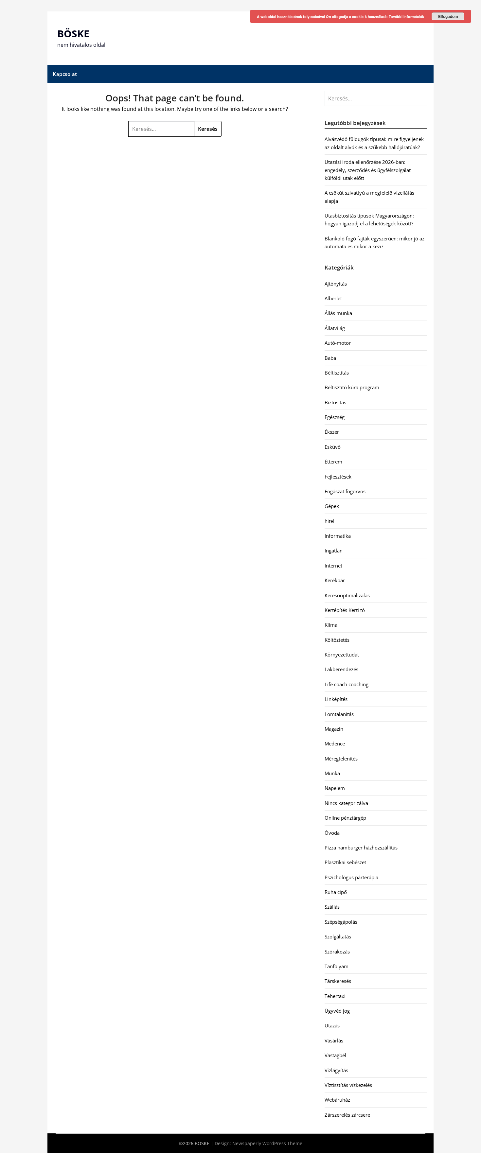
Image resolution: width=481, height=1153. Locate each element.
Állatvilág (335, 328)
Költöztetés (337, 640)
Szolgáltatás (338, 936)
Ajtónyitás (336, 283)
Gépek (332, 506)
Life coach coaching (346, 684)
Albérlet (333, 298)
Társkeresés (338, 981)
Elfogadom (448, 16)
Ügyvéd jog (337, 1010)
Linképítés (336, 699)
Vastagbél (335, 1055)
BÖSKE (73, 33)
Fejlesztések (338, 476)
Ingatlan (334, 550)
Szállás (332, 906)
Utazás (332, 1025)
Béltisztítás (337, 372)
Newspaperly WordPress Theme (267, 1143)
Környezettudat (342, 654)
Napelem (335, 788)
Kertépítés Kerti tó (345, 610)
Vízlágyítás (336, 1070)
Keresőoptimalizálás (347, 595)
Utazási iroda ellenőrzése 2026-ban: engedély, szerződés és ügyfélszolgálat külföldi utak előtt (368, 170)
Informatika (338, 536)
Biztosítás (335, 402)
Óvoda (332, 833)
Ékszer (332, 431)
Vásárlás (334, 1040)
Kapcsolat (65, 74)
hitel (329, 521)
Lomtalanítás (339, 714)
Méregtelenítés (341, 758)
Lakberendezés (341, 669)
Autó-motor (338, 343)
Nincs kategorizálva (346, 803)
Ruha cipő (336, 892)
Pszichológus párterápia (351, 877)
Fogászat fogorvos (345, 491)
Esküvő (333, 447)
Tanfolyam (336, 966)
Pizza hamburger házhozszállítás (361, 847)
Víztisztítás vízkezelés (348, 1085)
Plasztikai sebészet (345, 862)
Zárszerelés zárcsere (347, 1114)
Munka (332, 773)
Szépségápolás (341, 921)
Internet (333, 565)
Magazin (334, 728)
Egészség (335, 417)
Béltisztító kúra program (352, 387)
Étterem (333, 461)
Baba (330, 358)
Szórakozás (337, 951)
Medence (335, 743)
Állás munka (338, 313)
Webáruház (337, 1099)
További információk (406, 16)
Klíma (331, 624)
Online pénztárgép (345, 817)
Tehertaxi (335, 996)
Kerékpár (335, 580)
